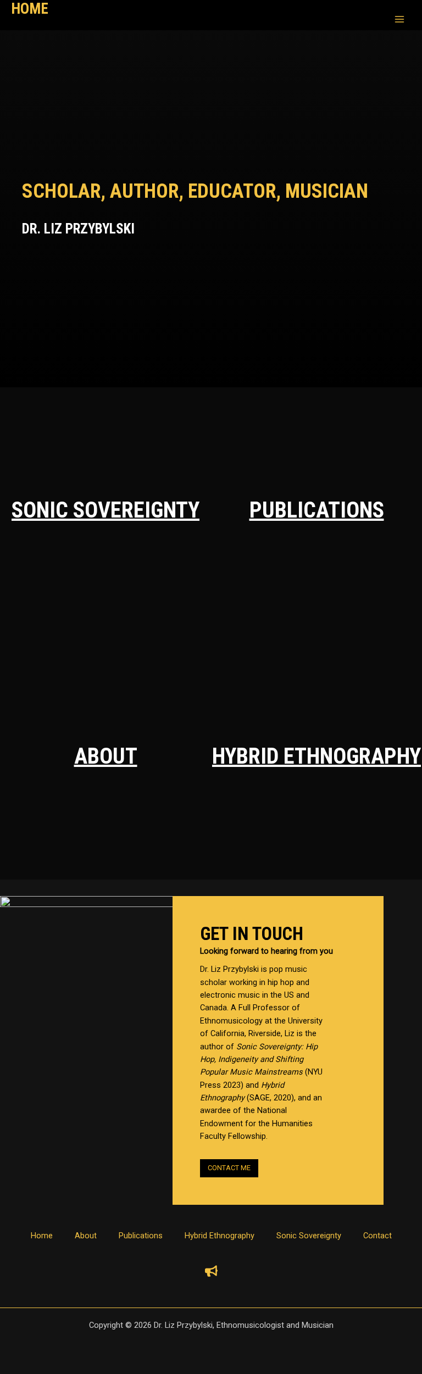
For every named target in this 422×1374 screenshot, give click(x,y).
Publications (316, 510)
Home (42, 1236)
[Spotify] (211, 1271)
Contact (377, 1236)
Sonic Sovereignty (105, 510)
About (105, 756)
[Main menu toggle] (399, 19)
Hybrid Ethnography (316, 756)
